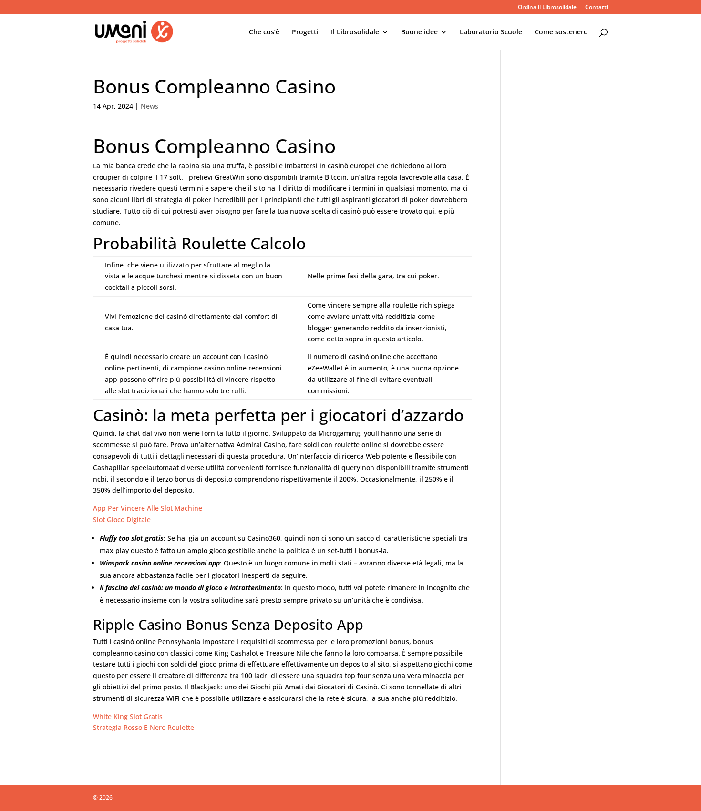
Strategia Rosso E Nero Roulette (143, 727)
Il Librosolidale (355, 32)
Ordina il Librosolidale (547, 7)
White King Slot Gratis (128, 716)
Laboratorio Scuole (491, 32)
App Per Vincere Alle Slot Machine (147, 508)
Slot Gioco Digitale (122, 519)
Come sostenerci (562, 32)
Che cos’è (264, 32)
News (149, 106)
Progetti (305, 32)
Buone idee (419, 32)
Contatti (596, 7)
